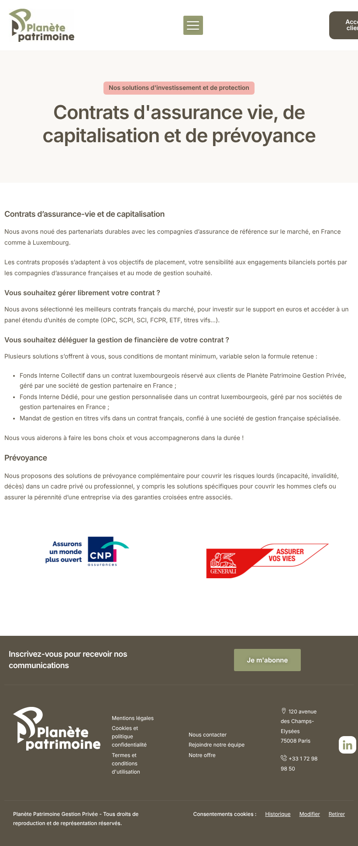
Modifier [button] (309, 814)
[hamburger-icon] (193, 25)
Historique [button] (277, 814)
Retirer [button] (337, 814)
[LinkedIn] (347, 745)
